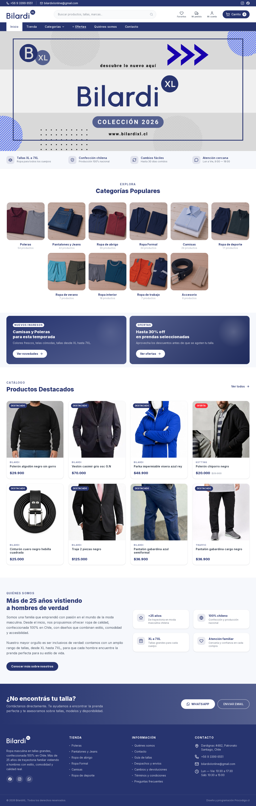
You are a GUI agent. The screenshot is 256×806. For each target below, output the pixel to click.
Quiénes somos (105, 26)
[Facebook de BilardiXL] (248, 3)
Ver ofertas (148, 353)
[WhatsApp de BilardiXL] (29, 779)
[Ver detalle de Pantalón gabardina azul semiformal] (159, 512)
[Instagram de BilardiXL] (242, 3)
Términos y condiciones (150, 775)
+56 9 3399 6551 (21, 3)
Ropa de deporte (83, 775)
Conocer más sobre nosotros (32, 666)
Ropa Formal (80, 763)
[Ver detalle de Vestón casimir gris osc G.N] (97, 429)
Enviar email (233, 704)
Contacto (131, 26)
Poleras (77, 745)
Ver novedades (27, 353)
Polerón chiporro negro (212, 466)
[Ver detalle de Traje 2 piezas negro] (97, 512)
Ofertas (80, 26)
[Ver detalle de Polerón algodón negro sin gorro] (35, 429)
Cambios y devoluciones (150, 769)
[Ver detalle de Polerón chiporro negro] (221, 429)
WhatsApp (200, 704)
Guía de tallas (143, 757)
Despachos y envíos (147, 763)
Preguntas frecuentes (148, 781)
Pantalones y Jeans (84, 751)
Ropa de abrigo (82, 757)
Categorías (53, 26)
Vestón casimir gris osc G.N (91, 466)
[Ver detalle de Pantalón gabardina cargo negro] (221, 512)
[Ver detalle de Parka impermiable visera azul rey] (159, 429)
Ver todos (238, 386)
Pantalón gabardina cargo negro (219, 549)
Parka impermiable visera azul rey (158, 466)
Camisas (77, 769)
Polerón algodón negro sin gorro (33, 466)
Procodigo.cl (242, 800)
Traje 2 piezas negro (86, 549)
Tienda (31, 26)
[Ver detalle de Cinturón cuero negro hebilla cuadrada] (35, 512)
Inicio (14, 26)
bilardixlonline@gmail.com (61, 3)
